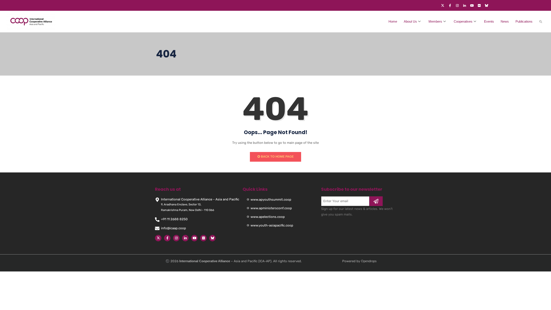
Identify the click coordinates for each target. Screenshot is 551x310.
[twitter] (442, 5)
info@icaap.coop (173, 228)
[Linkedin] (464, 5)
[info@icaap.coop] (157, 228)
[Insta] (176, 238)
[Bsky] (486, 5)
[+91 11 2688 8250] (157, 219)
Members (435, 21)
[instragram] (457, 5)
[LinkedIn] (185, 238)
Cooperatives (463, 21)
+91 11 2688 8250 (174, 219)
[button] (540, 21)
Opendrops (369, 261)
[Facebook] (450, 5)
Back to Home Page (277, 156)
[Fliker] (479, 5)
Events (489, 21)
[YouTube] (194, 238)
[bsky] (212, 238)
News (505, 21)
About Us (410, 21)
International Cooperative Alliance (204, 261)
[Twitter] (158, 238)
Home (392, 21)
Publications (523, 21)
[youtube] (472, 5)
